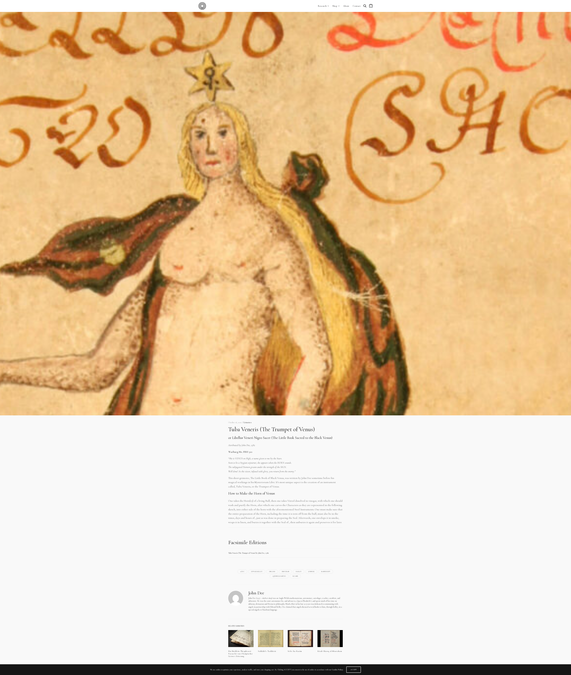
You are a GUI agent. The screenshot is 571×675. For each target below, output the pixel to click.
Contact (357, 5)
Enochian (285, 571)
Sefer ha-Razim (295, 651)
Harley (299, 571)
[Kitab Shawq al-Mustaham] (330, 638)
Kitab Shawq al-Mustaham (329, 651)
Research (322, 5)
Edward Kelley (256, 571)
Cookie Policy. (337, 669)
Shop (334, 5)
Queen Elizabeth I (279, 576)
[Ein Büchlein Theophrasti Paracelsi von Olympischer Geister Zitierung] (241, 638)
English (272, 571)
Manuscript (325, 571)
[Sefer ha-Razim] (300, 638)
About (346, 5)
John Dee (311, 571)
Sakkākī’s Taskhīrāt (267, 651)
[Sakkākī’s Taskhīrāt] (270, 638)
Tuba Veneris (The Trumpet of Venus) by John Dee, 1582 (248, 553)
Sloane (295, 576)
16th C (242, 571)
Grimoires (247, 422)
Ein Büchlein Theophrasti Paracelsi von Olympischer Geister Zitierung (240, 653)
